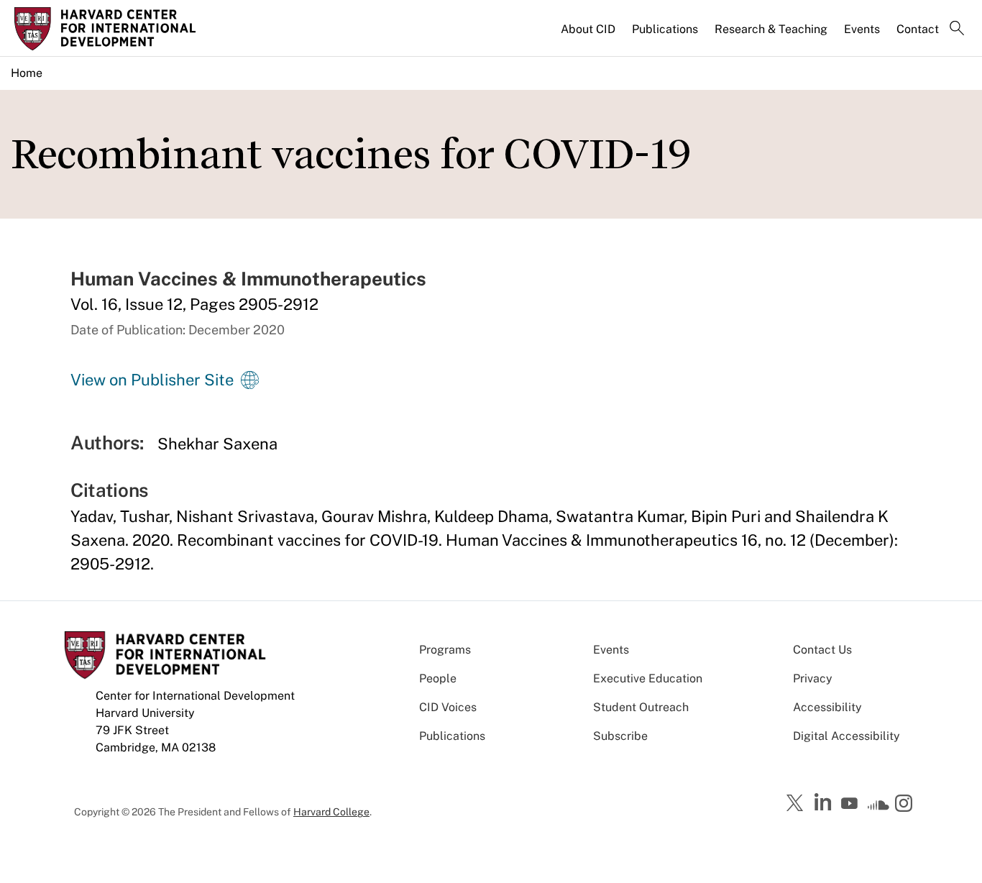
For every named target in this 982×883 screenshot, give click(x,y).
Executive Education (647, 678)
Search (957, 29)
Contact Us (822, 649)
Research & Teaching (771, 29)
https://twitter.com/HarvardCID (797, 804)
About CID (588, 29)
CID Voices (448, 707)
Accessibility (827, 707)
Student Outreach (641, 707)
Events (862, 29)
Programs (445, 649)
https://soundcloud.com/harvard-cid (878, 808)
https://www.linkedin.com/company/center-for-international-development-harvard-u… (824, 802)
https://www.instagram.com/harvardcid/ (906, 805)
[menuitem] (589, 35)
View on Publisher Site (152, 379)
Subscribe (620, 736)
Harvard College (331, 812)
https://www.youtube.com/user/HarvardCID (851, 804)
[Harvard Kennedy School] (125, 28)
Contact (917, 29)
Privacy (812, 678)
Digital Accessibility (846, 736)
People (437, 678)
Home (26, 73)
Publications (665, 29)
